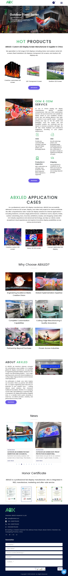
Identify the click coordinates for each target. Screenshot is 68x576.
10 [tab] (39, 464)
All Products (34, 88)
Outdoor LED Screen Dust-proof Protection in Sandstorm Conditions (19, 454)
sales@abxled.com (13, 518)
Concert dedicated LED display (34, 248)
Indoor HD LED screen (13, 248)
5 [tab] (26, 464)
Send (60, 569)
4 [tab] (24, 464)
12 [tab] (44, 464)
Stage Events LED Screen (55, 248)
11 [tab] (41, 464)
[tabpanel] (19, 442)
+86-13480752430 (13, 521)
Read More (34, 181)
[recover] (63, 572)
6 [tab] (29, 464)
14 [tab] (49, 464)
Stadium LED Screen (34, 81)
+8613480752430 (12, 527)
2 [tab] (19, 464)
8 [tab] (34, 464)
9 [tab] (36, 464)
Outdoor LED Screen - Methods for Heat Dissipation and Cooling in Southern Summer (48, 454)
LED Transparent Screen (13, 81)
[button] (1, 19)
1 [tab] (16, 464)
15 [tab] (51, 464)
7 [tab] (31, 464)
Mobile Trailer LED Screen (55, 81)
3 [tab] (21, 464)
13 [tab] (46, 464)
